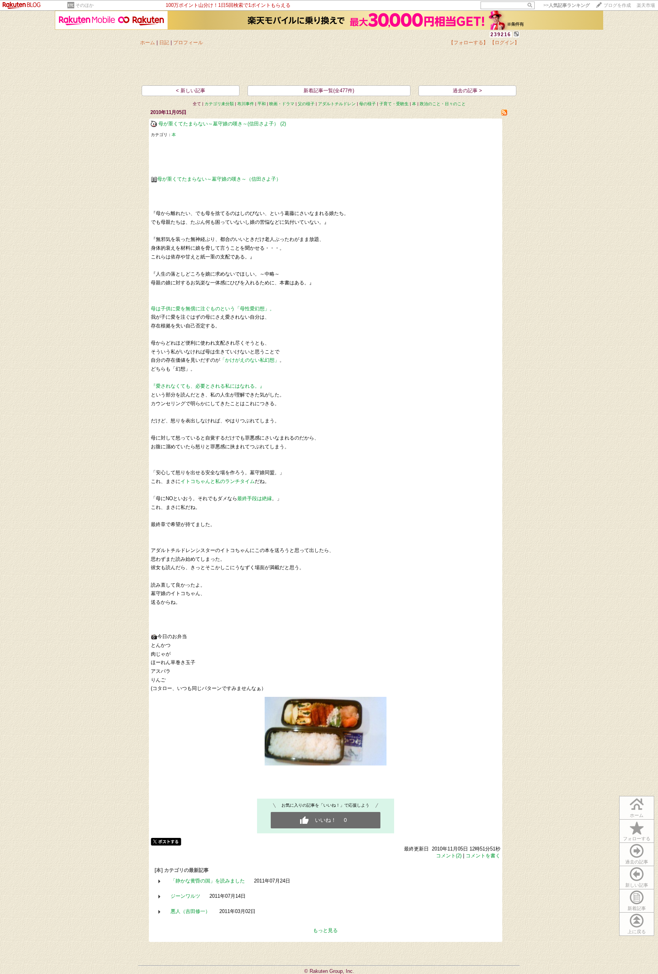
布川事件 (245, 103)
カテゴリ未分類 (219, 103)
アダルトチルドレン (337, 103)
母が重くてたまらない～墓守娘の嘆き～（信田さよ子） (219, 179)
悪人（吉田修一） (190, 911)
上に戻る (637, 931)
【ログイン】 (504, 42)
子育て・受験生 (394, 103)
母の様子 (367, 103)
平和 (261, 103)
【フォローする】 (468, 42)
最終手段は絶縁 (254, 498)
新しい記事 (636, 885)
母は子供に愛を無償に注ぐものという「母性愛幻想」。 (213, 308)
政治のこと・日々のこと (443, 103)
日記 (164, 42)
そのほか (84, 5)
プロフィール (188, 42)
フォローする (636, 838)
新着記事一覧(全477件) (328, 90)
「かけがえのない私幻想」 (249, 360)
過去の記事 (636, 862)
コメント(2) (449, 855)
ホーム (147, 42)
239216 (500, 34)
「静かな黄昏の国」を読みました (208, 881)
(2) (283, 124)
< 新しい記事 (190, 90)
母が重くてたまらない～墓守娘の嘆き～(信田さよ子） (218, 124)
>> (566, 5)
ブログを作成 (617, 5)
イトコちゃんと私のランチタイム (217, 481)
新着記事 (637, 908)
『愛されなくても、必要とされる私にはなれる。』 (208, 386)
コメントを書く (483, 855)
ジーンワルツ (185, 896)
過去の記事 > (467, 90)
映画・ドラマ (281, 103)
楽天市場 (646, 5)
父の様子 (306, 103)
